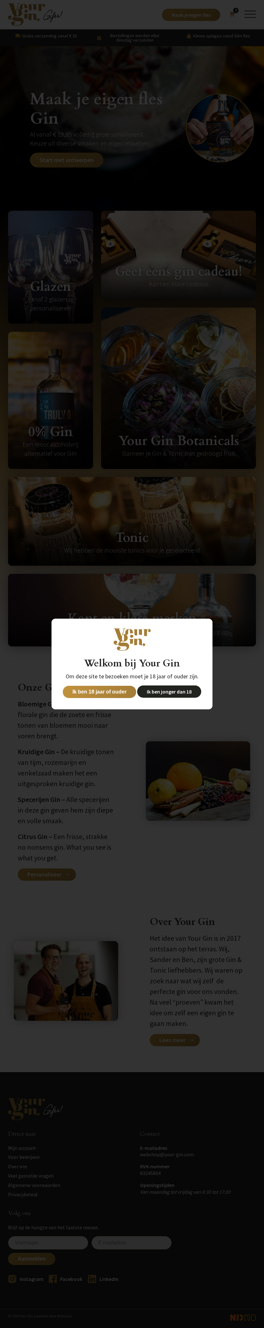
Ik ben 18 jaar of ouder (99, 691)
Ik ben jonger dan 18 (169, 691)
